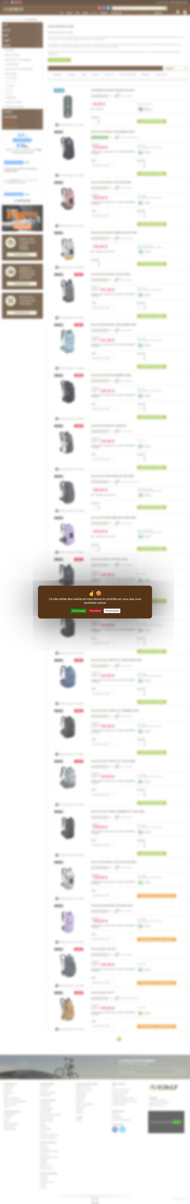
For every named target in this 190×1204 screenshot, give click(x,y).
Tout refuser (95, 611)
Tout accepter (78, 611)
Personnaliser (112, 611)
